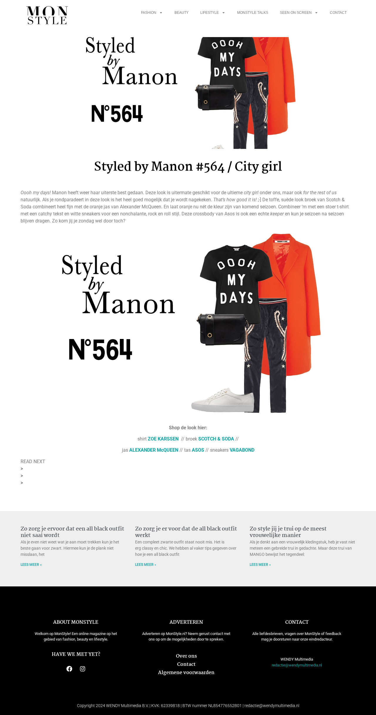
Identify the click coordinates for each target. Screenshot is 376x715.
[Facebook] (69, 669)
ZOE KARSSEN (163, 439)
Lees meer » (31, 565)
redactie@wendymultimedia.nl (297, 665)
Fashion (148, 13)
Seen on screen (296, 13)
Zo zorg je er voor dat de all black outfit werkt (186, 532)
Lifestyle (209, 13)
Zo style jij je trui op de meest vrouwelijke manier (288, 532)
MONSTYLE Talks (252, 13)
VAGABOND (242, 450)
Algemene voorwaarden (186, 673)
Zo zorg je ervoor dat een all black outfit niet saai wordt (72, 532)
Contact (338, 13)
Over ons (186, 656)
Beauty (181, 13)
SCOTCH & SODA (216, 439)
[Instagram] (82, 669)
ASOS (198, 450)
